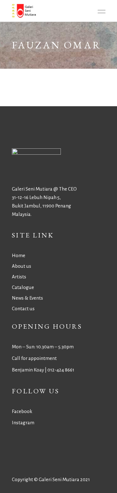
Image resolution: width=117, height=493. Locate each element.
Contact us (23, 308)
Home (18, 255)
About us (21, 266)
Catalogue (23, 287)
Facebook (22, 411)
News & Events (27, 298)
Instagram (23, 422)
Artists (19, 276)
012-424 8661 (60, 369)
